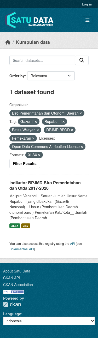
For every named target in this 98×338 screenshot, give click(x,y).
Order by (17, 75)
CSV (25, 226)
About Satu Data (16, 271)
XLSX (14, 226)
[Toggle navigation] (87, 20)
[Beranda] (7, 42)
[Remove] (81, 113)
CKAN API (11, 277)
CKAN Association (18, 284)
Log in (87, 4)
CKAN (12, 304)
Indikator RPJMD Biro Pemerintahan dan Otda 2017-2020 (45, 185)
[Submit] (82, 60)
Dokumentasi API (21, 249)
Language (12, 313)
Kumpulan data (33, 42)
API (72, 243)
